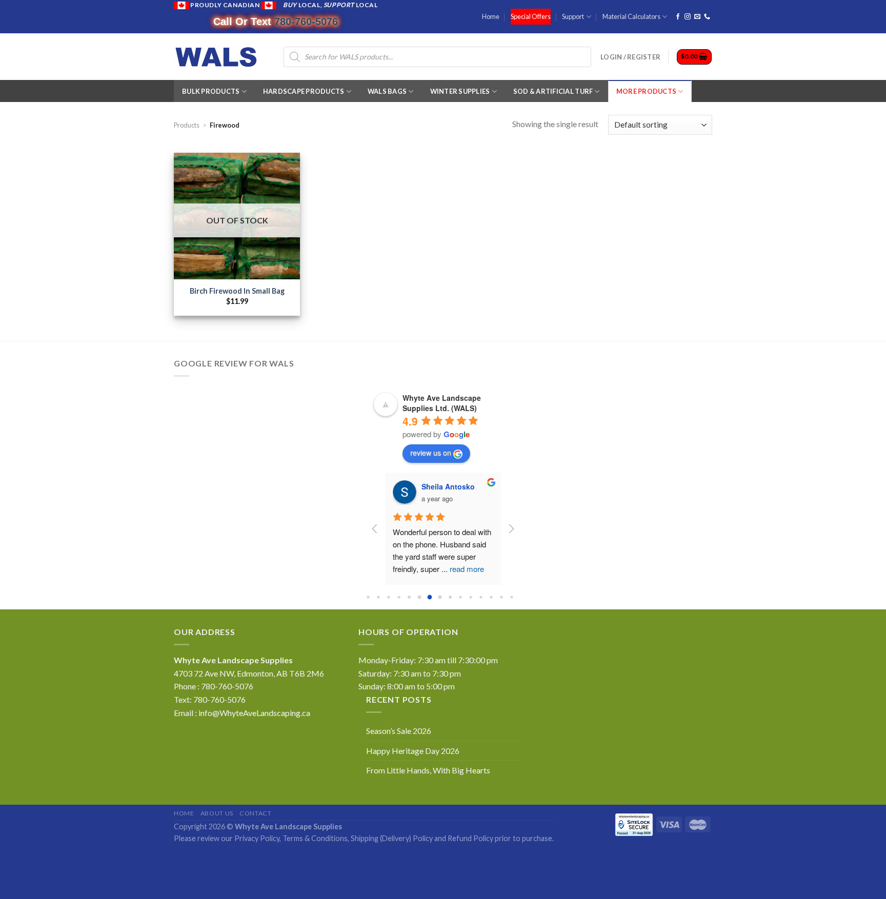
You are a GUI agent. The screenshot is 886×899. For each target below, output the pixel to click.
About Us (216, 813)
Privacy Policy (256, 838)
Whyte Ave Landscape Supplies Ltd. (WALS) (441, 403)
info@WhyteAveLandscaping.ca (254, 713)
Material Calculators (631, 16)
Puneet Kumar (446, 486)
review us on (430, 452)
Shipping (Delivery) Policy (392, 838)
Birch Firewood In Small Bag (237, 291)
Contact (255, 813)
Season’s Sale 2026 (398, 730)
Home (490, 16)
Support (573, 16)
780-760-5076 (306, 21)
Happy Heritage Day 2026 (412, 750)
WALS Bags (387, 91)
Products (186, 125)
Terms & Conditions (315, 838)
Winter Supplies (460, 91)
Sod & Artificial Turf (553, 91)
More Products (646, 91)
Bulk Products (210, 91)
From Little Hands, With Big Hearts (428, 770)
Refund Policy (470, 838)
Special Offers (531, 16)
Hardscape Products (304, 91)
